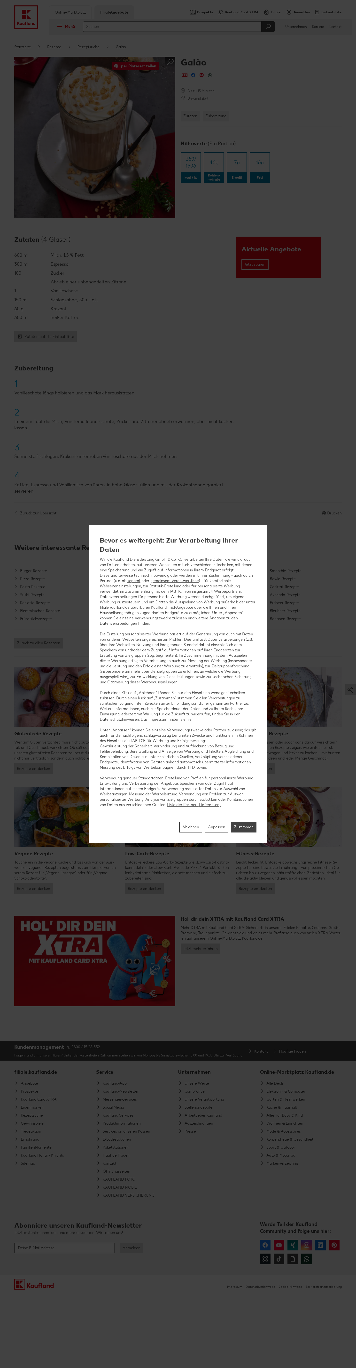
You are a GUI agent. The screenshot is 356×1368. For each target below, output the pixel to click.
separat (133, 580)
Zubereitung (215, 116)
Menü (70, 26)
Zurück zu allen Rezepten (38, 643)
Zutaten (190, 116)
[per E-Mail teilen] (185, 75)
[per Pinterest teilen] (202, 75)
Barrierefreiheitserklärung (323, 1286)
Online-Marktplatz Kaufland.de (297, 1072)
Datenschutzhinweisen (119, 719)
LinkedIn (320, 1245)
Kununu (265, 1259)
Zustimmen (244, 827)
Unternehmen (296, 27)
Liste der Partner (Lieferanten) (194, 804)
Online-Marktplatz (70, 12)
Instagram (306, 1245)
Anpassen (216, 827)
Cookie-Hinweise (290, 1286)
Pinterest (334, 1245)
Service (104, 1072)
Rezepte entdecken (33, 768)
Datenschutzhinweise (260, 1286)
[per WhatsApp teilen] (210, 75)
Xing (292, 1245)
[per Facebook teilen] (193, 75)
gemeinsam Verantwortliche (174, 580)
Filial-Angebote (114, 12)
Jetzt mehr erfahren (200, 948)
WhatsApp (306, 1259)
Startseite (22, 47)
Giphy (292, 1259)
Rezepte (54, 47)
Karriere (318, 27)
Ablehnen (190, 827)
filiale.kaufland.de (35, 1072)
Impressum (234, 1286)
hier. (189, 719)
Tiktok (279, 1259)
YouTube (279, 1245)
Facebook (265, 1245)
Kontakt (335, 27)
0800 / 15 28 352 (85, 1047)
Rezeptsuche (88, 47)
